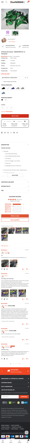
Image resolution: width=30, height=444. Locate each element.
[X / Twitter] (5, 132)
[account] (24, 2)
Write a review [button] (15, 216)
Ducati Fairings (5, 429)
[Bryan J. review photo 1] (5, 293)
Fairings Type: (4, 58)
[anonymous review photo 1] (5, 263)
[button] (4, 56)
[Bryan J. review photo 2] (13, 293)
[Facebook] (2, 132)
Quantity (3, 104)
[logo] (16, 2)
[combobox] (15, 77)
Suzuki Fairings (15, 425)
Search (22, 429)
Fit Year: (3, 65)
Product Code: (4, 70)
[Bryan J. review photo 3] (22, 293)
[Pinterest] (8, 132)
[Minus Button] (2, 108)
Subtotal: (3, 111)
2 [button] (13, 363)
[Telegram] (14, 132)
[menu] (2, 2)
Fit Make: (3, 60)
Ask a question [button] (15, 220)
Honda (13, 60)
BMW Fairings (14, 429)
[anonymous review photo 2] (13, 263)
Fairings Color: (4, 68)
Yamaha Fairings (5, 427)
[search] (6, 2)
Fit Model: (3, 63)
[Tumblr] (11, 132)
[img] (4, 250)
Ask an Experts (12, 41)
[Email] (17, 132)
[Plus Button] (11, 108)
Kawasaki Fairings (17, 427)
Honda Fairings (5, 425)
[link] (3, 27)
